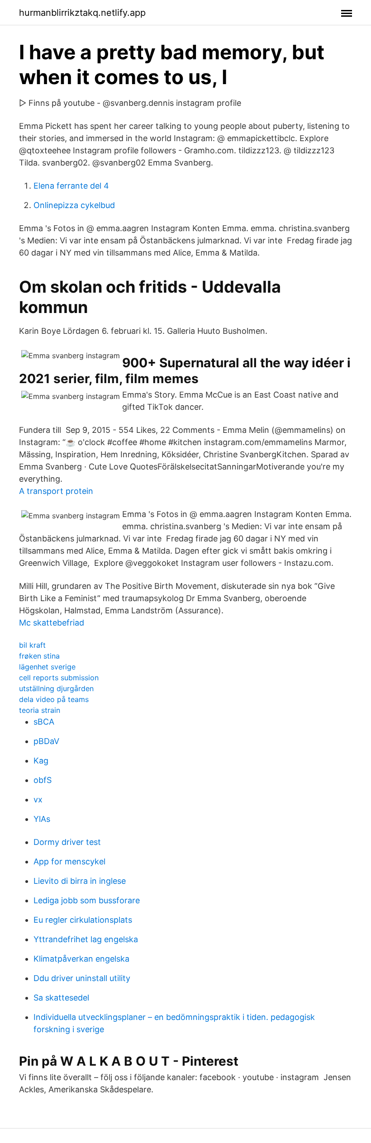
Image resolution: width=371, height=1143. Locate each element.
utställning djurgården (56, 688)
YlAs (41, 819)
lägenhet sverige (47, 666)
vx (38, 799)
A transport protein (56, 491)
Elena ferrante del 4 (71, 185)
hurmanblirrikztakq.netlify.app (82, 12)
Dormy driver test (67, 842)
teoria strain (39, 710)
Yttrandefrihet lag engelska (85, 939)
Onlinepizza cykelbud (74, 205)
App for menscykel (69, 861)
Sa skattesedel (61, 997)
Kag (40, 760)
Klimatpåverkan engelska (81, 958)
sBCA (43, 721)
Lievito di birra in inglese (79, 881)
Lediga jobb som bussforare (86, 900)
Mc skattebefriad (51, 622)
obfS (42, 780)
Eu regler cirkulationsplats (82, 920)
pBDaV (46, 741)
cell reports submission (59, 677)
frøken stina (39, 655)
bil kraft (32, 645)
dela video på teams (54, 699)
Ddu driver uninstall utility (81, 978)
